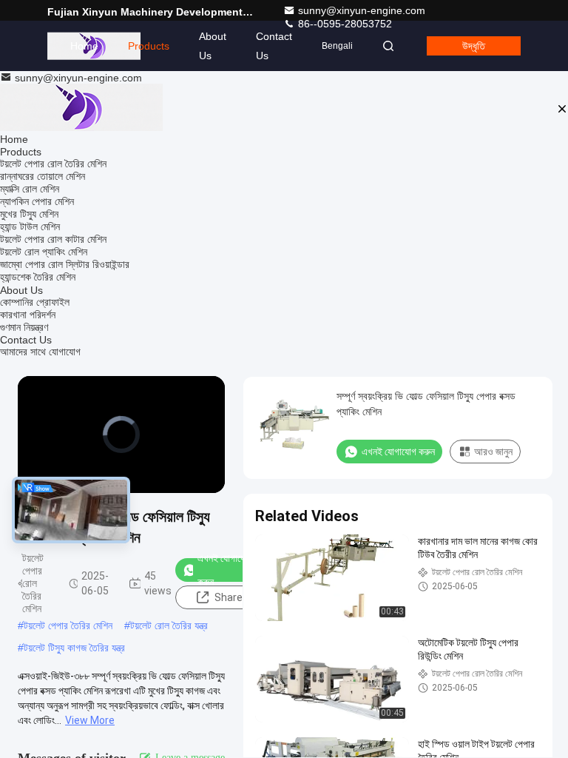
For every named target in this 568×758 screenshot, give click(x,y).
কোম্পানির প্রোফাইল (35, 302)
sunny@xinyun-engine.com (361, 10)
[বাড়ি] (81, 108)
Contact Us (274, 45)
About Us (212, 45)
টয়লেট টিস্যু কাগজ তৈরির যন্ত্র (74, 648)
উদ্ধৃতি (473, 46)
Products (148, 46)
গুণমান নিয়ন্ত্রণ (24, 327)
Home (84, 46)
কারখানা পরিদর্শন (27, 315)
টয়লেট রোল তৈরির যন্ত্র (169, 625)
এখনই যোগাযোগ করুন (224, 570)
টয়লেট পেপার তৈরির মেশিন (68, 625)
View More (90, 720)
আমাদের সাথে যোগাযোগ (40, 352)
